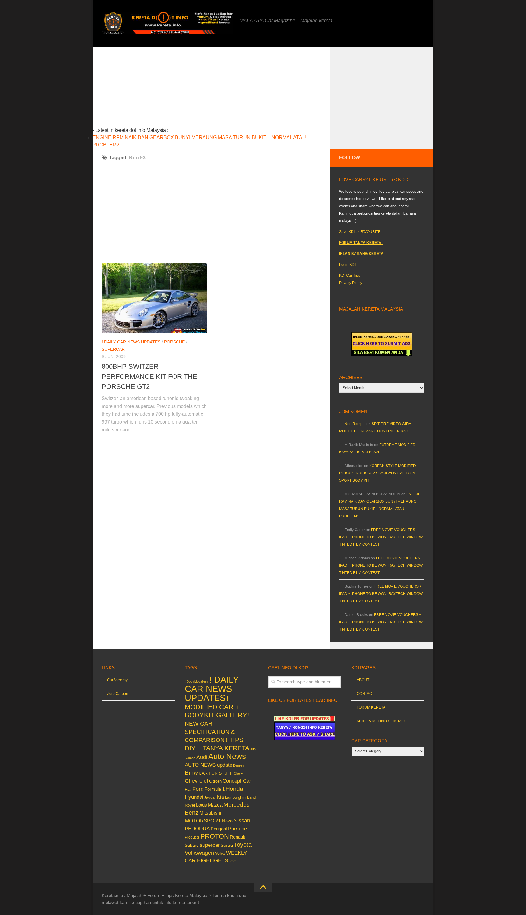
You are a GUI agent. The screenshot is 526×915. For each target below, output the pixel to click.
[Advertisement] (221, 89)
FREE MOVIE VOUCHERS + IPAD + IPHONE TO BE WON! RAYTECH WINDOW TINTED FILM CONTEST (381, 537)
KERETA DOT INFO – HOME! (381, 721)
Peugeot (219, 828)
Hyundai (194, 797)
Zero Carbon (117, 694)
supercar (113, 349)
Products (192, 837)
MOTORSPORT (203, 821)
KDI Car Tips (349, 275)
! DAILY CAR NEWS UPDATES (131, 342)
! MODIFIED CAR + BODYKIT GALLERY (216, 707)
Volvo (220, 853)
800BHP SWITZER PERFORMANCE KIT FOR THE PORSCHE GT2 (149, 376)
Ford (198, 789)
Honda (234, 788)
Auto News (227, 756)
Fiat (188, 789)
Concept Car (237, 781)
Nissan (241, 820)
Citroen (215, 781)
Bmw (191, 772)
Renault (237, 836)
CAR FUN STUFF (216, 773)
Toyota (243, 844)
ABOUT (363, 680)
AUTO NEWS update (208, 765)
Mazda (215, 805)
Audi (201, 757)
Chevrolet (196, 781)
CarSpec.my (117, 680)
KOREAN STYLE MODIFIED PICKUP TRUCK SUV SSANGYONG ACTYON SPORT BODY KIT (377, 473)
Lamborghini (235, 797)
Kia (220, 797)
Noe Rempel (355, 424)
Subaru (192, 845)
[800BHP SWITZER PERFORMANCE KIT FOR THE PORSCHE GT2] (154, 298)
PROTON (214, 836)
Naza (227, 820)
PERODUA (197, 828)
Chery (238, 773)
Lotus (201, 805)
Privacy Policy (350, 283)
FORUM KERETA (371, 707)
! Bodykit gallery (196, 681)
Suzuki (227, 845)
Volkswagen (199, 853)
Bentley (238, 765)
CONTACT (365, 694)
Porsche (174, 342)
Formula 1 (215, 789)
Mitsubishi (210, 812)
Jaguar (210, 797)
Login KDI (347, 264)
